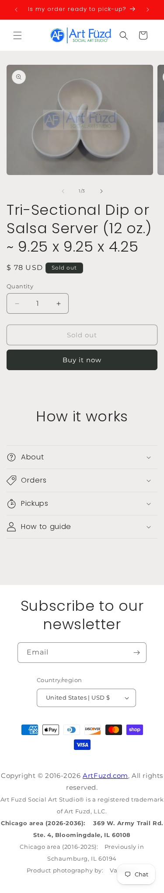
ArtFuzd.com (105, 775)
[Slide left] (63, 191)
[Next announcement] (147, 9)
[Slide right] (101, 191)
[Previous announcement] (16, 9)
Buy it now (82, 360)
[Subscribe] (136, 652)
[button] (17, 35)
